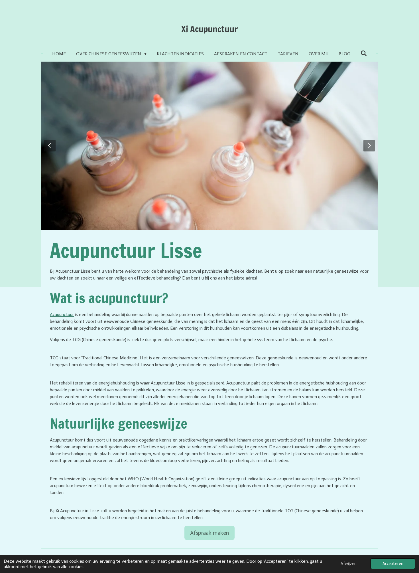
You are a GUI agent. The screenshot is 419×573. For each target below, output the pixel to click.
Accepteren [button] (393, 563)
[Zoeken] (364, 53)
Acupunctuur (62, 314)
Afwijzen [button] (349, 563)
